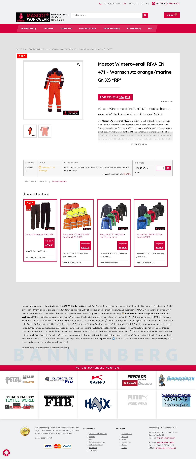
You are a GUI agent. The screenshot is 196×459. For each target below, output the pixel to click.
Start (18, 49)
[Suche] (145, 15)
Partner (124, 448)
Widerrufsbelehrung (96, 445)
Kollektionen (66, 28)
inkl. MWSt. (161, 3)
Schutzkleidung (134, 28)
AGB (90, 439)
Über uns (125, 437)
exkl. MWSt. (174, 3)
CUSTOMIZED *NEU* (87, 28)
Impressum (93, 448)
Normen (124, 445)
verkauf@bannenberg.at (165, 448)
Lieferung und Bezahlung (98, 434)
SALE (150, 28)
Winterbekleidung (112, 28)
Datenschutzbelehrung (97, 442)
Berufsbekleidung (28, 28)
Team (124, 439)
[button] (78, 64)
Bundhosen (48, 28)
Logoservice (126, 442)
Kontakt (92, 437)
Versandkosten (59, 181)
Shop (24, 49)
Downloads (93, 450)
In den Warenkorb (168, 168)
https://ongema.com (166, 438)
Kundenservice (127, 434)
